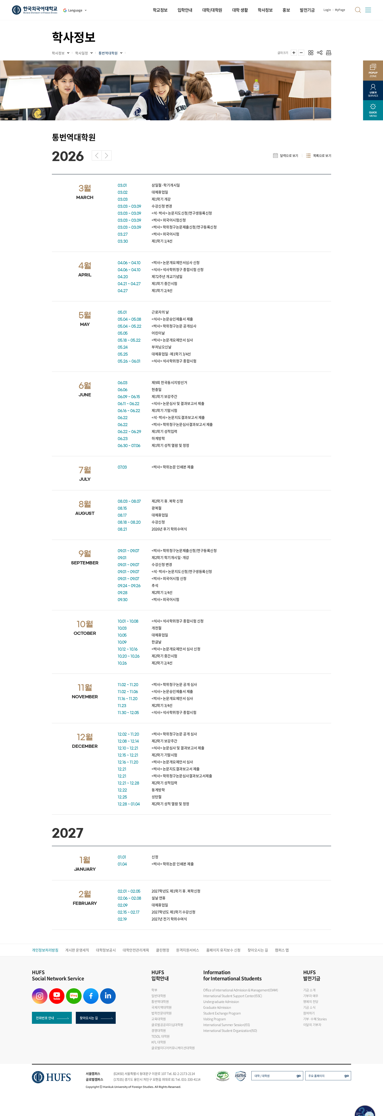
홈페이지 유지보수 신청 (223, 950)
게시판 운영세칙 (77, 950)
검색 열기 (358, 10)
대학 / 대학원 (262, 1076)
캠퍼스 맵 (282, 950)
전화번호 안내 (45, 1017)
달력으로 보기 (289, 155)
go (299, 1075)
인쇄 (327, 52)
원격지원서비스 (187, 950)
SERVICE (373, 94)
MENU (373, 114)
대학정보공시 (106, 950)
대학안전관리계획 (136, 950)
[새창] (39, 990)
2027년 (107, 155)
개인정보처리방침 (45, 950)
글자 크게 (294, 53)
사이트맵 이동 (368, 10)
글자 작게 (301, 53)
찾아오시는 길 (258, 950)
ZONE (373, 74)
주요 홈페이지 (316, 1076)
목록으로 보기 (322, 155)
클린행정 (162, 950)
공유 (319, 52)
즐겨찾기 (310, 52)
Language (75, 10)
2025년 (97, 155)
